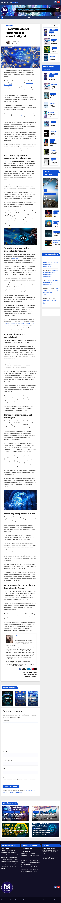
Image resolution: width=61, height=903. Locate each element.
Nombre (5, 751)
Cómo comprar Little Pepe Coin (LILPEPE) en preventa (16, 831)
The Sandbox (36, 899)
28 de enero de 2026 (10, 818)
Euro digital (9, 25)
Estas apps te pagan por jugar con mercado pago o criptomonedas (50, 282)
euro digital (21, 116)
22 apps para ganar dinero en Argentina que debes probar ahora (50, 851)
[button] (55, 17)
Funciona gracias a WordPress (8, 899)
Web (4, 768)
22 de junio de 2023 (51, 202)
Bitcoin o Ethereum (17, 258)
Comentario (6, 720)
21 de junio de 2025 (10, 834)
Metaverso (51, 32)
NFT (52, 160)
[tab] (47, 25)
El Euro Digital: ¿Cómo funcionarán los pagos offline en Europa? (30, 674)
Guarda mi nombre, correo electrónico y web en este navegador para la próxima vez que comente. (19, 781)
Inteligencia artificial (52, 30)
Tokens (51, 141)
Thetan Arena (57, 899)
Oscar (19, 818)
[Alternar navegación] (29, 17)
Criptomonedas (57, 240)
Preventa (52, 56)
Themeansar (26, 899)
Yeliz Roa (16, 41)
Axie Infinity (50, 899)
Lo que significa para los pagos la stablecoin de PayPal (43, 816)
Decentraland (43, 899)
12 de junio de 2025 (39, 834)
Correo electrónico (8, 760)
